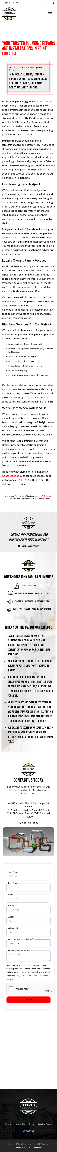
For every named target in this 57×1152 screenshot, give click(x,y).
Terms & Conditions (34, 1148)
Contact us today (12, 475)
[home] (9, 13)
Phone (11, 906)
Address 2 (13, 928)
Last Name (13, 883)
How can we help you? (19, 950)
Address (12, 917)
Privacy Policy (21, 1148)
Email (10, 894)
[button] (50, 13)
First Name (13, 872)
